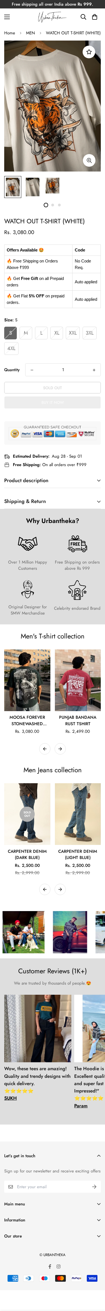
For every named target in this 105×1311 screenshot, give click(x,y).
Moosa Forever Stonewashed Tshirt (27, 720)
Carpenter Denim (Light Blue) (77, 854)
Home (9, 33)
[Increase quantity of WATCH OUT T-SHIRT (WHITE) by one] (94, 370)
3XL (90, 333)
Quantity (12, 370)
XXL (73, 333)
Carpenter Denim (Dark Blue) (27, 854)
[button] (94, 17)
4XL (11, 348)
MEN (30, 33)
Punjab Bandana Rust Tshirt (77, 720)
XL (56, 333)
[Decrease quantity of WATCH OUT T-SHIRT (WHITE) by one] (31, 370)
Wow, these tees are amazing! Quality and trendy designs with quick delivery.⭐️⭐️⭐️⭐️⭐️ (37, 1083)
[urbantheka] (52, 17)
